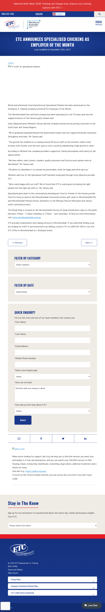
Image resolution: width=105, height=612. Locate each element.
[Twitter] (63, 439)
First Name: (20, 322)
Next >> (89, 242)
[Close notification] (100, 5)
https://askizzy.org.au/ (36, 471)
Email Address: (21, 346)
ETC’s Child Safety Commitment (22, 592)
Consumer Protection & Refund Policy (24, 586)
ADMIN (10, 607)
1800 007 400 (7, 14)
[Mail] (19, 439)
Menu (98, 24)
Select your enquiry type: (26, 370)
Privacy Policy (16, 579)
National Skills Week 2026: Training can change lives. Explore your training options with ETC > (52, 5)
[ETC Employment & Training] (22, 24)
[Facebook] (41, 439)
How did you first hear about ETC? (30, 404)
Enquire (39, 14)
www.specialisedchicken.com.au (26, 217)
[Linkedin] (85, 439)
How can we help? (23, 382)
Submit (23, 420)
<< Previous (17, 242)
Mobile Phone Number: (25, 358)
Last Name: (20, 334)
